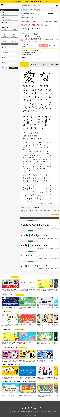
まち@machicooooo (42, 261)
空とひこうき (23, 232)
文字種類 (3, 57)
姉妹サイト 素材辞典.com (33, 412)
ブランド (3, 12)
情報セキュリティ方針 (15, 411)
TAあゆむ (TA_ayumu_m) (27, 54)
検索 (14, 67)
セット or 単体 (5, 52)
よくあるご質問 (44, 411)
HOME (21, 9)
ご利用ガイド (38, 411)
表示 (36, 33)
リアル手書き (30, 9)
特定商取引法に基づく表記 (30, 411)
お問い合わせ (50, 411)
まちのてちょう (23, 263)
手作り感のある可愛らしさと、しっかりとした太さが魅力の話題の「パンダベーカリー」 (30, 1)
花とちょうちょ (23, 222)
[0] (56, 6)
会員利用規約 (23, 411)
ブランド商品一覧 (54, 214)
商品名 (3, 17)
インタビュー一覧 (22, 347)
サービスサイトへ (32, 381)
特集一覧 (8, 311)
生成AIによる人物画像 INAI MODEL (44, 412)
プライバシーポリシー (7, 411)
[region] (39, 36)
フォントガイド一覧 (19, 294)
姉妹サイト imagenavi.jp (24, 412)
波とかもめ (23, 242)
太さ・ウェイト (5, 47)
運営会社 (55, 411)
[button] (1, 1)
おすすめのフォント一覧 (19, 329)
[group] (10, 285)
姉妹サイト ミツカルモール (14, 412)
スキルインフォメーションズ (30, 10)
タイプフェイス (25, 9)
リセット (4, 67)
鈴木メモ (39, 220)
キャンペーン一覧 (14, 276)
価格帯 (3, 62)
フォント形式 (4, 22)
